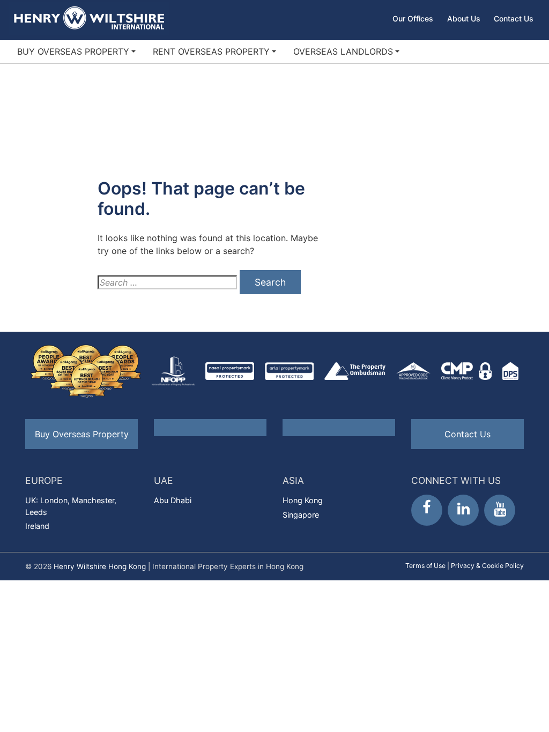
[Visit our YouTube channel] (499, 510)
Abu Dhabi (172, 500)
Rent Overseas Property (211, 51)
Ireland (37, 526)
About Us (463, 18)
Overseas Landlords (343, 51)
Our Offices (412, 18)
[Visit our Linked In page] (463, 510)
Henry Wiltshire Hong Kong (100, 566)
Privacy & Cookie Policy (487, 566)
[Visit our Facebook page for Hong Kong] (426, 510)
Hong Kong (303, 500)
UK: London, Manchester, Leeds (70, 506)
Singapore (301, 514)
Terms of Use (425, 566)
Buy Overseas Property (73, 51)
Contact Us (513, 18)
